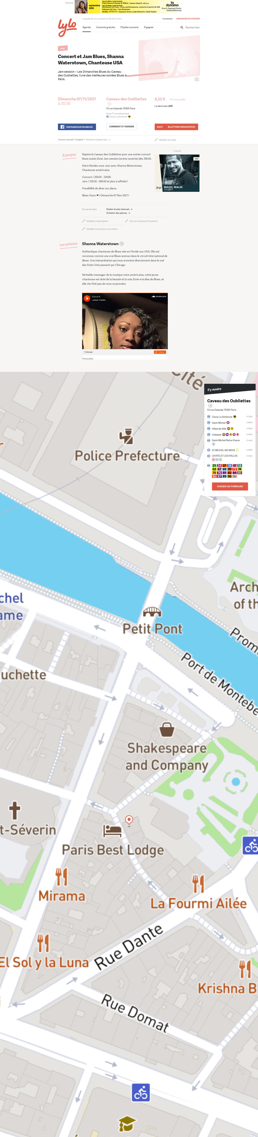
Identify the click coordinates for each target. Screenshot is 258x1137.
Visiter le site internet (117, 209)
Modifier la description (97, 221)
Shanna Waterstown (100, 243)
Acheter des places (116, 213)
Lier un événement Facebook (143, 221)
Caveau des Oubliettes (126, 99)
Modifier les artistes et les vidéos (102, 229)
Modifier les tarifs (167, 140)
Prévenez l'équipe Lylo (82, 139)
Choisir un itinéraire (230, 486)
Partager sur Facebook (79, 127)
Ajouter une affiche (183, 79)
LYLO (67, 27)
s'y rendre (121, 126)
